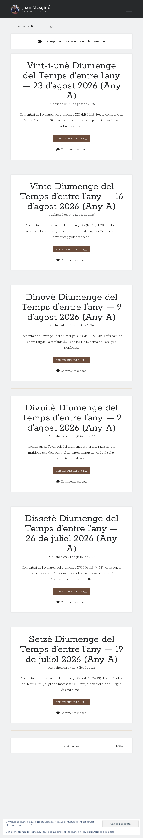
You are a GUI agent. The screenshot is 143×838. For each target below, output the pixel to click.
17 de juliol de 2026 (82, 667)
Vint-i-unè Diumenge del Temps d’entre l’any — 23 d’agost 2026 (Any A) (71, 81)
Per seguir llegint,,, (73, 139)
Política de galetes (103, 831)
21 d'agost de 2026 (82, 104)
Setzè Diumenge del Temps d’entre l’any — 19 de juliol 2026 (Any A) (71, 649)
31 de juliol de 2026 (82, 436)
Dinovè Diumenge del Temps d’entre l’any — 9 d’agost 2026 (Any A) (71, 307)
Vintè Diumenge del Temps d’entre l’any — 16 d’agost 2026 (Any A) (71, 196)
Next (119, 745)
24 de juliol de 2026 (82, 557)
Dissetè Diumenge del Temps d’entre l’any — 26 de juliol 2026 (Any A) (71, 534)
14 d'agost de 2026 (82, 214)
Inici (14, 26)
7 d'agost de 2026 (81, 325)
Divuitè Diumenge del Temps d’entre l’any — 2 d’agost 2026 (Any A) (71, 418)
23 (78, 745)
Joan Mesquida (37, 7)
